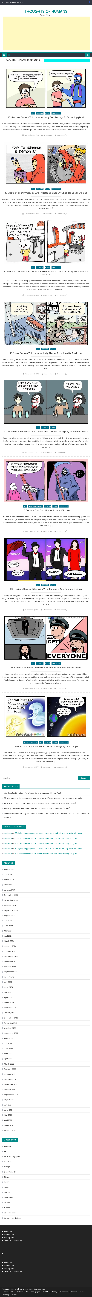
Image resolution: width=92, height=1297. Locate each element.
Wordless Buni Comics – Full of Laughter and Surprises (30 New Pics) (32, 793)
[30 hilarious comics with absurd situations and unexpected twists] (46, 638)
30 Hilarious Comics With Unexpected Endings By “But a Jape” (46, 746)
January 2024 (10, 951)
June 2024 (8, 926)
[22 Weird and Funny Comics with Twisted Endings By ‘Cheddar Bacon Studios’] (46, 163)
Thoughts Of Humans (46, 11)
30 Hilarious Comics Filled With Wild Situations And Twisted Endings (46, 589)
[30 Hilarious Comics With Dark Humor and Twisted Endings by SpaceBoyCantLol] (46, 402)
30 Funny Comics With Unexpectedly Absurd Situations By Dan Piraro (46, 353)
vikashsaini (47, 135)
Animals (7, 1146)
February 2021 (9, 1130)
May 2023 (8, 992)
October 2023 (10, 967)
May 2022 (8, 1054)
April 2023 (8, 997)
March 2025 (9, 880)
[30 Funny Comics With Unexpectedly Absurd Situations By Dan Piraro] (46, 323)
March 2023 (9, 1002)
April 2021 (8, 1120)
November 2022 (10, 1023)
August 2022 (9, 1038)
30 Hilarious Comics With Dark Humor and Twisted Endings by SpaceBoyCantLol (46, 431)
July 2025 (8, 874)
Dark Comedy (10, 1172)
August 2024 (9, 915)
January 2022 (9, 1074)
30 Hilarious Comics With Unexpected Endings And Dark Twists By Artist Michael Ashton (46, 273)
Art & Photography (35, 506)
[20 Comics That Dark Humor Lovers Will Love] (46, 480)
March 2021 (8, 1125)
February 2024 (10, 946)
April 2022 (8, 1059)
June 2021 (8, 1110)
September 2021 (11, 1094)
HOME (6, 1187)
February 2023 (10, 1007)
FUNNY (47, 113)
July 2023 (8, 982)
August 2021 (9, 1100)
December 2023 (11, 956)
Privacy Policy (9, 1237)
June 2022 (8, 1048)
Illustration (56, 113)
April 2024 (8, 936)
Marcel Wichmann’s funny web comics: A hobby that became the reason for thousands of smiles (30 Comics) (46, 815)
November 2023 (10, 961)
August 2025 (9, 869)
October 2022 (10, 1028)
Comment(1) (62, 374)
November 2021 (10, 1084)
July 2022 (8, 1043)
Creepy (7, 1167)
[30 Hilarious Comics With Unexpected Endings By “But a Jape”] (46, 716)
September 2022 (11, 1033)
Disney (7, 1177)
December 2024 (11, 895)
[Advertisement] (46, 33)
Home (5, 1292)
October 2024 (10, 905)
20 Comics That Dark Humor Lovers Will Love (46, 510)
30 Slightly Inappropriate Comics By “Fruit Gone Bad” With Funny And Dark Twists (48, 833)
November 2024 (11, 900)
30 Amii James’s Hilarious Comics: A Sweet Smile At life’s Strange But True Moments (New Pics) (43, 798)
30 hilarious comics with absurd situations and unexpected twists (46, 667)
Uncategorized (10, 1213)
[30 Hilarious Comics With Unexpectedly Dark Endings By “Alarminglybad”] (46, 87)
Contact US (9, 1234)
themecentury (39, 1289)
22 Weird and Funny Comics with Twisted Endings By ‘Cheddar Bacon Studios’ (46, 193)
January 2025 (9, 890)
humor (7, 1192)
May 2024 (8, 931)
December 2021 (10, 1079)
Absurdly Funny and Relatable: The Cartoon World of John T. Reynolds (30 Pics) (37, 808)
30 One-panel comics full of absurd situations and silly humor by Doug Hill (46, 838)
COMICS (40, 113)
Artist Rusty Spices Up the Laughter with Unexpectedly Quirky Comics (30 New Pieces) (40, 803)
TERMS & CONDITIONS (13, 1240)
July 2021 (7, 1105)
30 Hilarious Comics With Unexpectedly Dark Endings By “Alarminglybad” (46, 117)
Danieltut (8, 833)
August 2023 (9, 977)
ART (33, 113)
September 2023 (11, 972)
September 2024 (11, 910)
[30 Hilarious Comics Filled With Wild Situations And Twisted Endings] (46, 559)
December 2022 (11, 1018)
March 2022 (9, 1064)
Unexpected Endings (12, 1218)
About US (8, 1231)
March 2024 (9, 941)
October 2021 (9, 1089)
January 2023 (9, 1013)
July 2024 (8, 920)
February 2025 (10, 885)
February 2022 (10, 1069)
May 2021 (8, 1115)
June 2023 (8, 987)
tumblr (7, 1208)
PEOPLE (7, 1202)
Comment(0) (62, 135)
